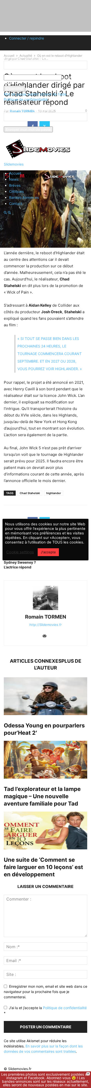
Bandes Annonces (24, 197)
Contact (15, 203)
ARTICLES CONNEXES (35, 661)
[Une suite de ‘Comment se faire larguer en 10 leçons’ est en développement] (45, 830)
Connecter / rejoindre (26, 38)
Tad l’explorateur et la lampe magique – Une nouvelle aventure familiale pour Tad (42, 796)
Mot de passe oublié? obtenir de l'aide (35, 94)
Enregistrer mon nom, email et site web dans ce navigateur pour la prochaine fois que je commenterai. (45, 991)
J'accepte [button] (48, 552)
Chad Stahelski (30, 493)
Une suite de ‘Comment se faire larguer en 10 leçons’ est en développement (43, 867)
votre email (13, 124)
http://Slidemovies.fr (45, 625)
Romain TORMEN (45, 617)
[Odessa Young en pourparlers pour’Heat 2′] (45, 696)
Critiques (16, 191)
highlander (53, 493)
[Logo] (22, 181)
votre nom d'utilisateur (22, 72)
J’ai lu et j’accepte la (45, 1010)
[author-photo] (45, 610)
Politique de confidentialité (26, 99)
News (13, 179)
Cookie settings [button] (20, 552)
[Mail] (44, 636)
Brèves (14, 185)
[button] (5, 213)
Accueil (15, 173)
